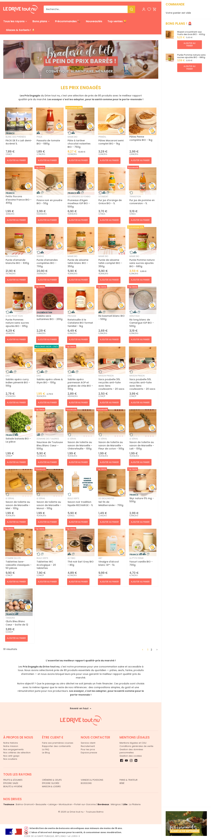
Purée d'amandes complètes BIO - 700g (47, 261)
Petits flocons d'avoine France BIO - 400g (18, 199)
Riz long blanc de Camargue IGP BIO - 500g (141, 321)
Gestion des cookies (131, 755)
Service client (88, 742)
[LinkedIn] (136, 760)
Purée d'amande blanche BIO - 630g (17, 260)
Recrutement (88, 746)
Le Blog (46, 752)
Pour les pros (88, 749)
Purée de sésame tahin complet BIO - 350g (110, 261)
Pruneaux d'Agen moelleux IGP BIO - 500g (79, 201)
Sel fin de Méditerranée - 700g (110, 502)
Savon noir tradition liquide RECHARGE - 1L (80, 502)
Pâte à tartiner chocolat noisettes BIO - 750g (79, 142)
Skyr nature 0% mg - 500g (141, 500)
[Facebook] (121, 760)
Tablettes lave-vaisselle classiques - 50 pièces (18, 563)
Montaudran (65, 804)
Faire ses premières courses (57, 742)
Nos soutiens (10, 759)
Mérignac (116, 804)
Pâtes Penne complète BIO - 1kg (140, 138)
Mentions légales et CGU (133, 742)
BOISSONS (86, 783)
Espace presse (89, 752)
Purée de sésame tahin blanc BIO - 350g (78, 261)
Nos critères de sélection (16, 752)
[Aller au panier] (155, 9)
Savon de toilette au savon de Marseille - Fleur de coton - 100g (111, 443)
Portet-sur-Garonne (85, 804)
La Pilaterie (135, 804)
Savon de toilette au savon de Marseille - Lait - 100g (141, 443)
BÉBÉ (122, 783)
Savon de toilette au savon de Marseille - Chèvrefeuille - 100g (80, 443)
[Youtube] (126, 760)
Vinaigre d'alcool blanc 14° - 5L (108, 562)
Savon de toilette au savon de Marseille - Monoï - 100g (49, 503)
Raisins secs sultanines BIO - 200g (49, 317)
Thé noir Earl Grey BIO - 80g (81, 562)
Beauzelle (41, 804)
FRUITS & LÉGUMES (12, 779)
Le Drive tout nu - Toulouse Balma (85, 811)
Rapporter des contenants (56, 746)
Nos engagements (13, 749)
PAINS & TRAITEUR (128, 779)
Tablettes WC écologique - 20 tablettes (46, 563)
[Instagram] (131, 760)
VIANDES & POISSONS (92, 779)
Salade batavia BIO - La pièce (18, 440)
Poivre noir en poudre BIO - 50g (49, 200)
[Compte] (143, 9)
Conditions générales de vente (136, 746)
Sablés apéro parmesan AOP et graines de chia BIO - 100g (80, 382)
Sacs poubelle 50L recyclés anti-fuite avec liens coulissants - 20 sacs (142, 382)
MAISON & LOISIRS (51, 786)
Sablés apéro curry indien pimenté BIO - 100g (18, 380)
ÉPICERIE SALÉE (10, 783)
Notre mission (10, 746)
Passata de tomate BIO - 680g (48, 140)
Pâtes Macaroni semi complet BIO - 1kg (110, 140)
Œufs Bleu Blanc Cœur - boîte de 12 (17, 621)
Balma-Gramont (25, 804)
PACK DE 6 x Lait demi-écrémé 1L (19, 140)
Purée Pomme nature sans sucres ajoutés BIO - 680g (191, 56)
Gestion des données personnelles (131, 751)
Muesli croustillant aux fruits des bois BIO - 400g (191, 33)
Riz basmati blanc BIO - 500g (111, 317)
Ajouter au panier (190, 44)
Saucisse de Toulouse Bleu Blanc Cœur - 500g (50, 443)
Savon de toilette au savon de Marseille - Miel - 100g (18, 503)
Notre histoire (10, 742)
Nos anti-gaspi (11, 755)
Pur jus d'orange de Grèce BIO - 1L (110, 200)
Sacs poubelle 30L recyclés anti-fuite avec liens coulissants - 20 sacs (111, 382)
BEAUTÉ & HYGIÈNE (12, 786)
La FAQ (45, 749)
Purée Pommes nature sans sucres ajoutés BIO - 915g (17, 321)
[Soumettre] (131, 9)
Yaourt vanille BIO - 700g (141, 562)
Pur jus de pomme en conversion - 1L (142, 200)
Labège (52, 804)
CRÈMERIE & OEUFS (52, 779)
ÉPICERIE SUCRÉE (50, 783)
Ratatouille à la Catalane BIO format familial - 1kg (80, 321)
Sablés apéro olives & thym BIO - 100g (50, 379)
